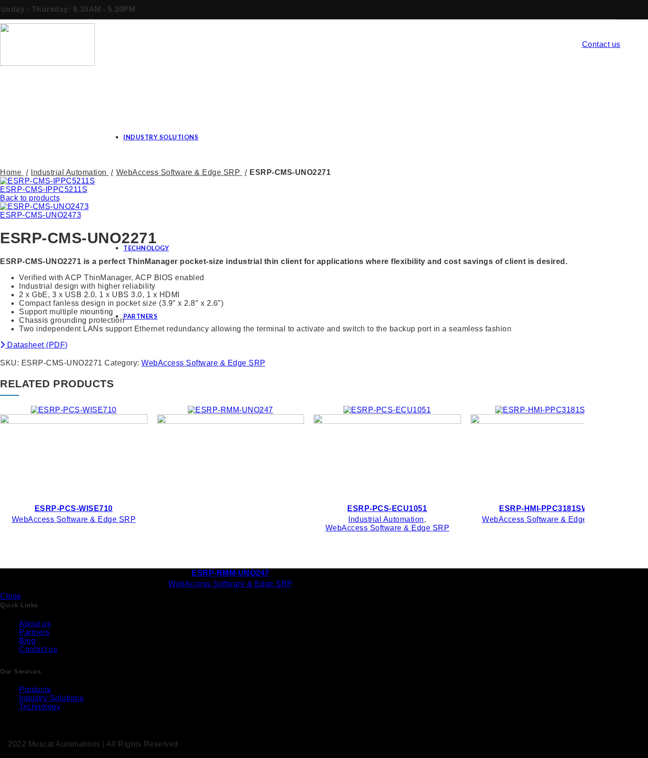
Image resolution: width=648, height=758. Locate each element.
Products (35, 689)
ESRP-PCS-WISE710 (74, 508)
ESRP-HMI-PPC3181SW (544, 508)
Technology (39, 707)
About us (35, 624)
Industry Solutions (51, 698)
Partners (34, 632)
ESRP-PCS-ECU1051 (387, 508)
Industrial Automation (70, 172)
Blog (27, 641)
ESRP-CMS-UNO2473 (40, 215)
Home (12, 172)
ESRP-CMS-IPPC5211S (43, 189)
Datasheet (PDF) (36, 345)
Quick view (132, 415)
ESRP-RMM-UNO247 (230, 573)
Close (10, 596)
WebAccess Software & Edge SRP (203, 363)
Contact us (601, 44)
